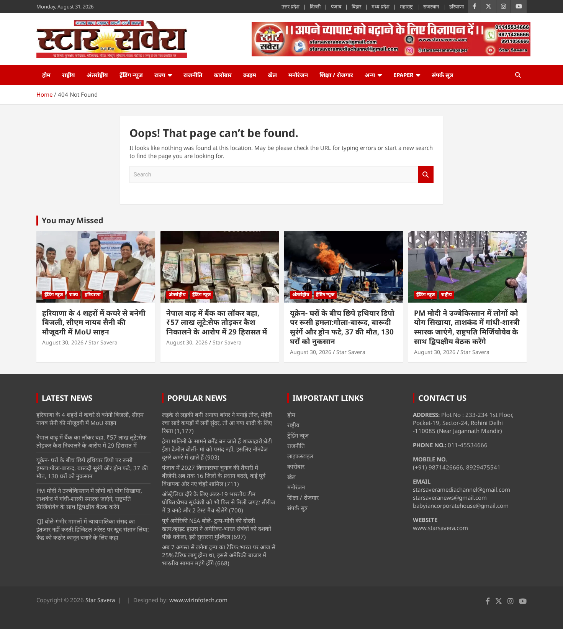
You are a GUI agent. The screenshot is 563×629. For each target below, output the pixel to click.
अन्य (370, 75)
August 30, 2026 (62, 342)
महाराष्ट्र (406, 6)
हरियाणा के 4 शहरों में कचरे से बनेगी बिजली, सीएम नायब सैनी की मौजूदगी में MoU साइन (94, 322)
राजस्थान (431, 6)
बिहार (356, 6)
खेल (272, 75)
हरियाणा (456, 6)
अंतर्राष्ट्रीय (97, 75)
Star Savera (103, 342)
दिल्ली (315, 6)
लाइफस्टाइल (300, 456)
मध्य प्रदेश (381, 6)
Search (426, 174)
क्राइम (249, 75)
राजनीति (192, 75)
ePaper (403, 75)
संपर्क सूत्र (442, 75)
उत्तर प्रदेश (291, 6)
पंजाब (336, 6)
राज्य (159, 75)
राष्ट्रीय (68, 75)
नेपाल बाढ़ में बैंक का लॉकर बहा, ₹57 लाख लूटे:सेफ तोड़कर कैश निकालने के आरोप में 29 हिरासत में (216, 322)
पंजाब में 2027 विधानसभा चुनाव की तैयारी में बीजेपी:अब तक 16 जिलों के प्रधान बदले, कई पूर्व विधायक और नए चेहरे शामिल (213, 475)
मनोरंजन (298, 75)
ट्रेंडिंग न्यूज (131, 75)
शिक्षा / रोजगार (336, 75)
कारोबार (223, 75)
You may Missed (72, 220)
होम (46, 75)
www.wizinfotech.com (198, 600)
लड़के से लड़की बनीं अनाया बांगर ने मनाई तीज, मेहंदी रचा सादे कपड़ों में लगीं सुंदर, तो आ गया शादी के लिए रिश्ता (217, 423)
